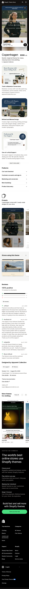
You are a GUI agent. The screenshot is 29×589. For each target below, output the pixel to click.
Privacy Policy (5, 575)
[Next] (26, 255)
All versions (13, 375)
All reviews (6, 301)
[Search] (22, 2)
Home (3, 540)
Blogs (3, 559)
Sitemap (4, 583)
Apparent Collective (8, 62)
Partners (17, 553)
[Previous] (22, 255)
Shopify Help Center (7, 550)
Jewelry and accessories (5, 536)
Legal (16, 556)
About (16, 550)
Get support (6, 366)
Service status (19, 559)
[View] (13, 268)
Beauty (4, 533)
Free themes (18, 533)
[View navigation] (26, 2)
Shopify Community (7, 556)
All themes (15, 366)
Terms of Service (6, 571)
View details (5, 375)
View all (16, 394)
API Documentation (7, 553)
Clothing (4, 530)
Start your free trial (14, 511)
